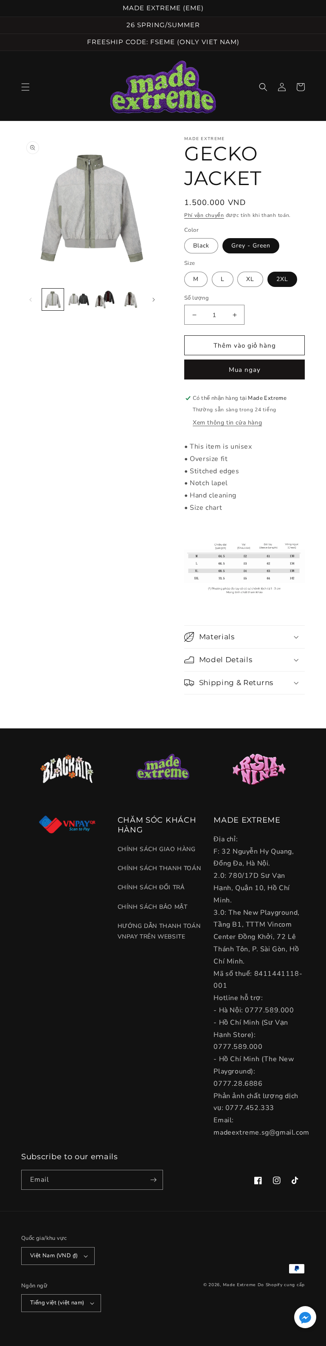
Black (201, 246)
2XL (282, 279)
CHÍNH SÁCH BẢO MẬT (153, 907)
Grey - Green (250, 246)
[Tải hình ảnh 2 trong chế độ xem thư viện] (79, 299)
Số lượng (196, 298)
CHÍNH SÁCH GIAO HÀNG (157, 849)
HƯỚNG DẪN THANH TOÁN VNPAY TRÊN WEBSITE (159, 931)
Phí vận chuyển (204, 215)
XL (250, 279)
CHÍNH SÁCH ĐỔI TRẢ (151, 887)
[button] (25, 87)
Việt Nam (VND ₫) (54, 1255)
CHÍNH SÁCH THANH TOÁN (159, 868)
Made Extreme (239, 1285)
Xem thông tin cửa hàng (227, 423)
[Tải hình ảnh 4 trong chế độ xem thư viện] (130, 299)
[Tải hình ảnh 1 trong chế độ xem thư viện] (53, 299)
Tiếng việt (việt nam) (57, 1303)
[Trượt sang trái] (30, 299)
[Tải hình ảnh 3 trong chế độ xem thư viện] (104, 299)
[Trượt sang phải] (153, 299)
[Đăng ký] (153, 1180)
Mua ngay (245, 369)
